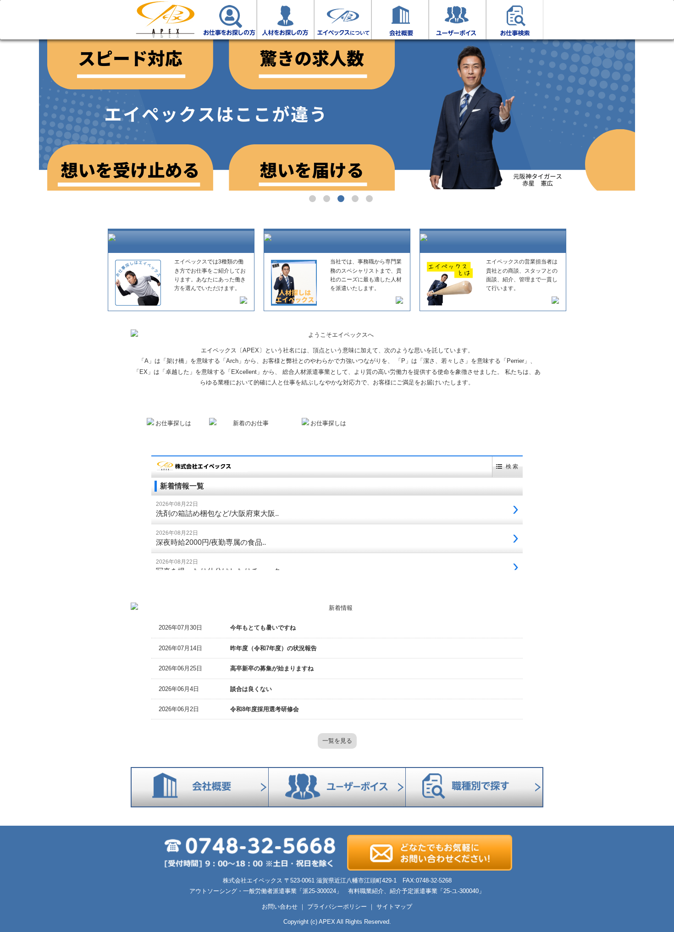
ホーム (165, 19)
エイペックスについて (342, 19)
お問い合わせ (280, 906)
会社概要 (400, 19)
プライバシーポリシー (337, 906)
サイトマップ (394, 906)
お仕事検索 (514, 19)
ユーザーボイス (457, 19)
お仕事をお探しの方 (228, 19)
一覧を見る (337, 740)
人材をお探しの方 (285, 19)
